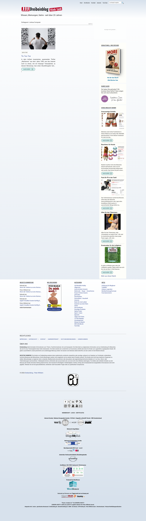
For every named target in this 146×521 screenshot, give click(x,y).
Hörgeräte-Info (28, 506)
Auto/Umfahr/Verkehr (81, 289)
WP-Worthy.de (81, 506)
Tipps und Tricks (79, 316)
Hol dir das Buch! (112, 78)
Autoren (99, 3)
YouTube (105, 3)
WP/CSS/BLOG (78, 324)
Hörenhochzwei (100, 506)
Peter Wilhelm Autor (91, 506)
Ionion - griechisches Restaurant (41, 506)
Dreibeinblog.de (53, 506)
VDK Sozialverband (96, 418)
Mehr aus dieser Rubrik (108, 276)
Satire (76, 305)
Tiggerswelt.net (76, 493)
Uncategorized (78, 320)
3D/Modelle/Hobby (80, 285)
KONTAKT (43, 339)
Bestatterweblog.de (63, 506)
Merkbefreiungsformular (109, 291)
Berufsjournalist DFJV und (71, 448)
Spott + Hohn (78, 313)
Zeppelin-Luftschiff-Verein (83, 418)
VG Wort (72, 418)
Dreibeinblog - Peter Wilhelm (34, 373)
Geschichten (78, 296)
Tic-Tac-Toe (26, 56)
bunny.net (86, 493)
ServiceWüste (78, 307)
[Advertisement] (110, 29)
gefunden (77, 294)
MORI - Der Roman (73, 506)
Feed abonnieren (107, 293)
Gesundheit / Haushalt (81, 298)
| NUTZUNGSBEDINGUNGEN (67, 339)
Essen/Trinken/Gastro (81, 293)
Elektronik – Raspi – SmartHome (84, 291)
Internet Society (48, 418)
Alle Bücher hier (113, 80)
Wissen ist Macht (79, 322)
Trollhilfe (104, 287)
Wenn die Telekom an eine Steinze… (30, 287)
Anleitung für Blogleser (108, 285)
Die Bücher (87, 3)
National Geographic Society (61, 418)
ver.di (80, 448)
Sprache (76, 315)
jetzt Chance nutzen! (54, 309)
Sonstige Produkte (79, 309)
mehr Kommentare (25, 307)
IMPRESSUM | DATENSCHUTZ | (29, 339)
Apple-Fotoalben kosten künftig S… (30, 300)
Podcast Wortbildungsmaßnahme (113, 506)
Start (81, 3)
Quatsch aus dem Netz (81, 304)
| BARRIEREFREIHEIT (52, 339)
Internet (76, 300)
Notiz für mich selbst (80, 302)
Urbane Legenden (107, 289)
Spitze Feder (78, 311)
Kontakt (93, 3)
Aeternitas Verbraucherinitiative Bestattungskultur (73, 454)
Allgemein (77, 287)
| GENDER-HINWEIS (82, 339)
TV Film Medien (79, 318)
